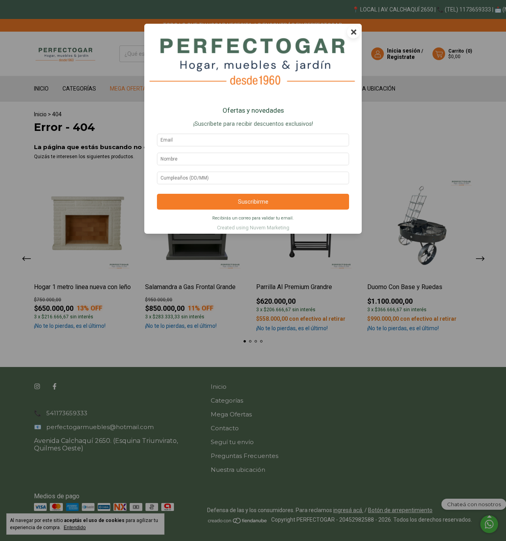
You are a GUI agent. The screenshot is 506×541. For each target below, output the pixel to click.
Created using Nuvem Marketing (253, 228)
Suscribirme (253, 202)
